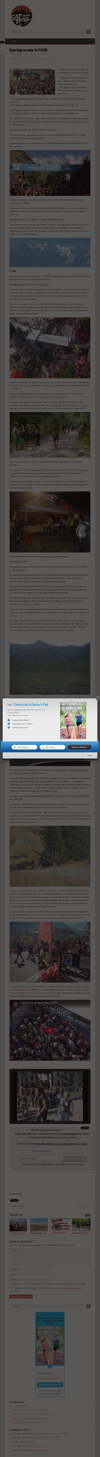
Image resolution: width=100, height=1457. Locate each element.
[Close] (97, 698)
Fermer (90, 755)
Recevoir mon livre (80, 747)
